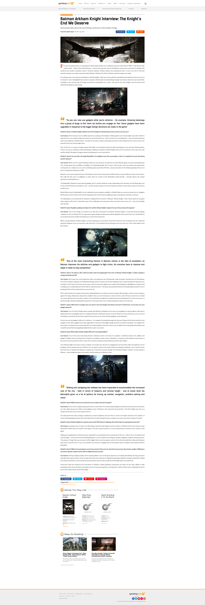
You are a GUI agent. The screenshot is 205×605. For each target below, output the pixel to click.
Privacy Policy (70, 593)
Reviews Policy (78, 593)
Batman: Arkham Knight (76, 482)
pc (84, 482)
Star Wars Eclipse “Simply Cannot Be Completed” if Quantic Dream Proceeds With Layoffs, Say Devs (103, 555)
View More (65, 526)
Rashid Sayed (70, 32)
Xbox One (72, 484)
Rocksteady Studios (94, 482)
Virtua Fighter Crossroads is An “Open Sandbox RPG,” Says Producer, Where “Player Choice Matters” (74, 555)
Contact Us (61, 596)
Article (63, 15)
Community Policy (88, 593)
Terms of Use (62, 593)
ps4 (87, 482)
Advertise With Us (63, 598)
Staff (73, 596)
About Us (68, 596)
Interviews (69, 15)
